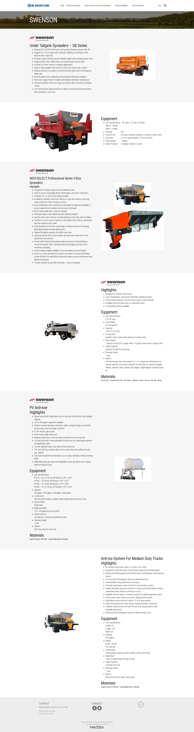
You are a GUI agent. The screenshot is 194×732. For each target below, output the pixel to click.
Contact (44, 703)
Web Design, (90, 724)
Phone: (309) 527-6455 (47, 711)
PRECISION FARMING (73, 6)
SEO (105, 724)
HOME (62, 6)
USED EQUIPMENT (138, 6)
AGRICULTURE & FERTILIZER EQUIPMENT (97, 6)
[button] (165, 5)
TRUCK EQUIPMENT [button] (121, 6)
